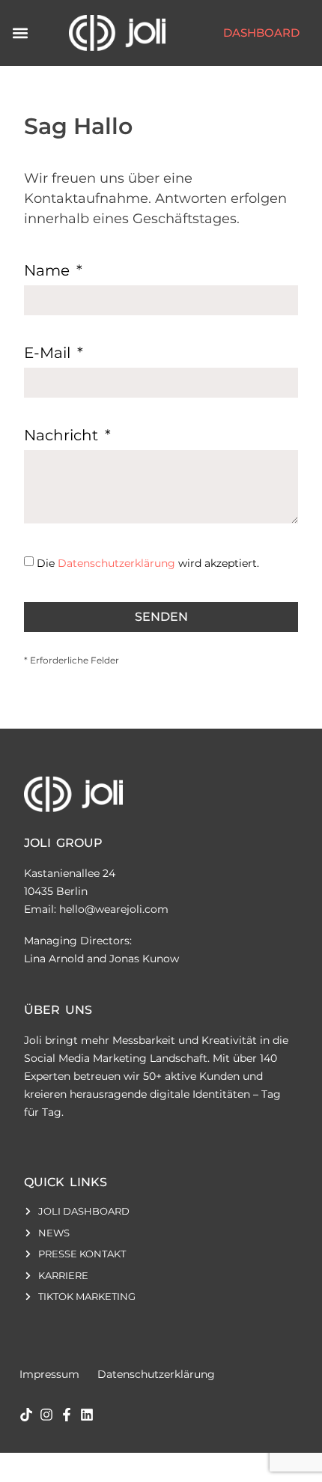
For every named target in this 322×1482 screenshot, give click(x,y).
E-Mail (49, 353)
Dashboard (261, 32)
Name (48, 271)
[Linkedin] (87, 1414)
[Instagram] (46, 1414)
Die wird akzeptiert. (148, 563)
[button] (19, 32)
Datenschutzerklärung (116, 563)
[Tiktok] (26, 1414)
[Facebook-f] (66, 1414)
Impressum (49, 1374)
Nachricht (63, 436)
